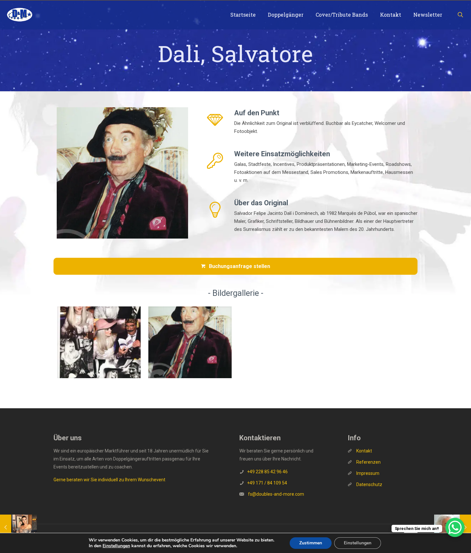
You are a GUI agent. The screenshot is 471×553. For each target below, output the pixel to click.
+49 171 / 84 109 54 (267, 482)
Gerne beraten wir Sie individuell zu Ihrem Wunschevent (109, 479)
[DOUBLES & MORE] (19, 14)
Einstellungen (116, 546)
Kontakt (364, 450)
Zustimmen (310, 543)
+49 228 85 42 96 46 (267, 471)
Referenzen (368, 462)
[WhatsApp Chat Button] (455, 527)
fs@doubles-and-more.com (276, 494)
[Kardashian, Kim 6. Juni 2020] (18, 527)
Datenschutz (369, 484)
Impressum (367, 473)
